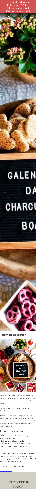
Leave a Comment (6, 471)
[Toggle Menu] (31, 18)
